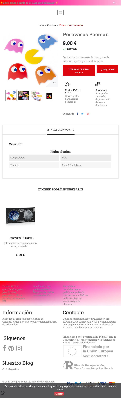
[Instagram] (19, 349)
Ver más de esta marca (79, 71)
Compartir (77, 113)
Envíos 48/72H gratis (72, 91)
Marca (12, 143)
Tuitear (82, 113)
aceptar (59, 394)
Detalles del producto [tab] (61, 130)
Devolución (101, 89)
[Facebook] (4, 349)
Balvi (19, 143)
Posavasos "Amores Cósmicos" (20, 238)
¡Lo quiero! (107, 69)
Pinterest (88, 113)
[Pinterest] (11, 349)
